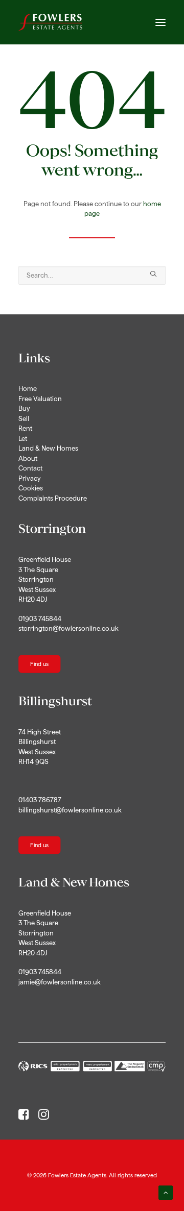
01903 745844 (39, 619)
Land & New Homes (48, 448)
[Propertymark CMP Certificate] (92, 1066)
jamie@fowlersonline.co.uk (59, 982)
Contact (30, 468)
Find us (39, 663)
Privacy (29, 478)
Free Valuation (40, 399)
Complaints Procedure (52, 498)
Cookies (30, 488)
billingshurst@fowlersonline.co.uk (70, 810)
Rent (25, 428)
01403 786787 (39, 800)
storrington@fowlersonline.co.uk (68, 628)
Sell (23, 419)
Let (22, 438)
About (27, 458)
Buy (24, 408)
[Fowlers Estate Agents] (50, 22)
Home (27, 388)
